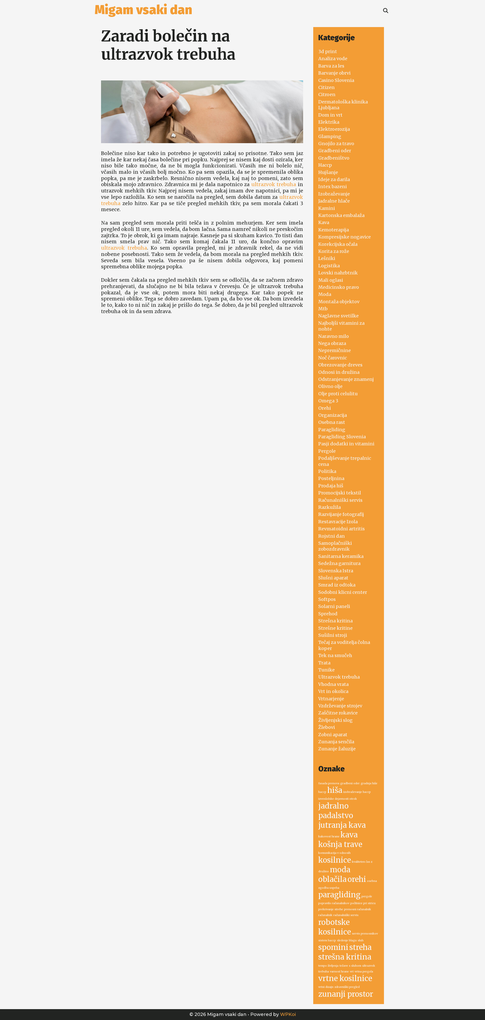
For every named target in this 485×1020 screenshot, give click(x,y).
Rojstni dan (331, 536)
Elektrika (328, 122)
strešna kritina (344, 957)
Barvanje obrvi (334, 73)
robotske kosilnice (334, 927)
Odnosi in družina (338, 372)
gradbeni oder (350, 783)
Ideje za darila (334, 179)
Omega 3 (328, 401)
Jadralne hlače (334, 201)
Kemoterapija (333, 230)
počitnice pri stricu (363, 903)
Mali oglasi (330, 280)
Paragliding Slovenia (342, 437)
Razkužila (329, 507)
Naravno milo (333, 336)
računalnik (325, 915)
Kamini (326, 208)
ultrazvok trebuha (273, 184)
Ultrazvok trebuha (339, 677)
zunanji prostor (345, 994)
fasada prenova (328, 783)
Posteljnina (331, 478)
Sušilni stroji (332, 635)
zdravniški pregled (347, 987)
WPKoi (288, 1014)
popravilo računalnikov (333, 903)
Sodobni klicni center (342, 592)
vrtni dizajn (325, 987)
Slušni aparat (333, 578)
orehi (357, 879)
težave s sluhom (350, 965)
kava (349, 834)
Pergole (327, 451)
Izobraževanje (334, 194)
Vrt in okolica (333, 691)
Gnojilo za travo (336, 143)
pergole (366, 896)
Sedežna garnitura (339, 563)
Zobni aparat (332, 734)
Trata (324, 663)
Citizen (326, 87)
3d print (327, 51)
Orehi (324, 408)
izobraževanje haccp (357, 792)
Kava (323, 222)
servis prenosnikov (365, 933)
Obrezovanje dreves (340, 365)
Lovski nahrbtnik (338, 273)
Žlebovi (326, 727)
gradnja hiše (369, 783)
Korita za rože (333, 251)
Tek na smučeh (335, 655)
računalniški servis (345, 915)
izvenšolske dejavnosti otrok (337, 798)
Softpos (327, 599)
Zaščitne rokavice (338, 713)
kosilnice (334, 860)
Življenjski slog (335, 720)
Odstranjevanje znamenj (346, 379)
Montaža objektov (338, 302)
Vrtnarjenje (331, 699)
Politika (327, 471)
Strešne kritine (335, 628)
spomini (333, 947)
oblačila (332, 879)
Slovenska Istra (335, 571)
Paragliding (331, 429)
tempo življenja (328, 965)
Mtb (323, 309)
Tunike (326, 670)
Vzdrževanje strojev (340, 706)
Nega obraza (332, 343)
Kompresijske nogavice (344, 237)
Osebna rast (331, 422)
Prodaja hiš (330, 486)
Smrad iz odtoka (336, 585)
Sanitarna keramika (340, 556)
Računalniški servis (340, 500)
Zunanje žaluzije (337, 749)
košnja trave (340, 844)
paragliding (339, 894)
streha (360, 947)
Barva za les (331, 66)
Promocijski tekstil (339, 493)
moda (340, 869)
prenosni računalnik (357, 909)
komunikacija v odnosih (334, 853)
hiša (334, 790)
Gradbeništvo (333, 158)
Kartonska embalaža (341, 215)
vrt (352, 971)
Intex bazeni (332, 186)
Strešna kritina (335, 621)
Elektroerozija (334, 129)
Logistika (329, 266)
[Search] (385, 11)
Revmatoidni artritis (341, 529)
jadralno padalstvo (335, 810)
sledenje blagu (347, 940)
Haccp (325, 165)
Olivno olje (330, 386)
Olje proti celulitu (338, 394)
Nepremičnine (334, 350)
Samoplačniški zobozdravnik (335, 546)
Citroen (326, 94)
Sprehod (327, 614)
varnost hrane (339, 971)
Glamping (329, 136)
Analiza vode (332, 58)
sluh (360, 940)
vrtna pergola (364, 971)
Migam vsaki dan (143, 9)
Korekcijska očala (337, 244)
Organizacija (332, 415)
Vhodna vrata (333, 684)
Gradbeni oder (334, 151)
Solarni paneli (334, 606)
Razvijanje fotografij (341, 514)
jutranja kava (342, 825)
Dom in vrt (330, 115)
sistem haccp (327, 940)
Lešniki (326, 258)
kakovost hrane (329, 836)
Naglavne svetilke (338, 316)
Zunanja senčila (336, 742)
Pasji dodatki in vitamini (346, 444)
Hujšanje (328, 172)
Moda (324, 294)
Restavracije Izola (338, 522)
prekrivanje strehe (330, 909)
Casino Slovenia (336, 80)
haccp (322, 792)
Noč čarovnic (332, 358)
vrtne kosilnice (345, 978)
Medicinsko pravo (338, 287)
